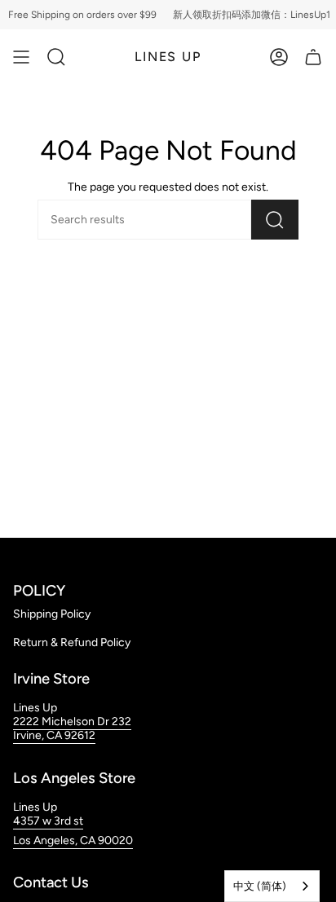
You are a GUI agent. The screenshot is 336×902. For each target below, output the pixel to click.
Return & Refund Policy (71, 642)
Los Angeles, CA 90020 (73, 840)
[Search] (274, 220)
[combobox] (272, 886)
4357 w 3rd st (48, 821)
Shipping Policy (52, 614)
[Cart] (313, 57)
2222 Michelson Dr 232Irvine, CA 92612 (72, 728)
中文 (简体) (259, 886)
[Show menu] (21, 57)
